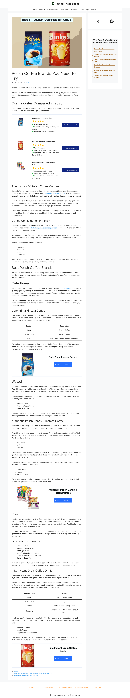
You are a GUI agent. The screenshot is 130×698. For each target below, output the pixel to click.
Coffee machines (52, 9)
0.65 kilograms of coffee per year (44, 228)
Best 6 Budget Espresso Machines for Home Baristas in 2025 (33, 673)
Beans (41, 9)
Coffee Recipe (84, 9)
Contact (98, 687)
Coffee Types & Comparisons (69, 9)
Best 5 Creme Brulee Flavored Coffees (26, 675)
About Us (32, 687)
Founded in (66, 288)
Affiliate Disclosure (81, 687)
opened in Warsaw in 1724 (55, 194)
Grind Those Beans (68, 3)
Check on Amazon (69, 125)
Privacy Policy (48, 687)
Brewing (93, 9)
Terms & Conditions (65, 687)
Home (35, 9)
